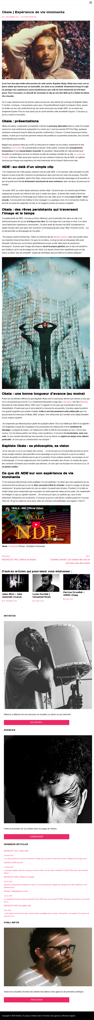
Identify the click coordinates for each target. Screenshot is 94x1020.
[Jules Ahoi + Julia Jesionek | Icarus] (15, 583)
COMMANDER (36, 837)
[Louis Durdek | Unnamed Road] (46, 583)
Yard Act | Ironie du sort (13, 862)
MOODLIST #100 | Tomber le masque (19, 877)
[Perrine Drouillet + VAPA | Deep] (76, 582)
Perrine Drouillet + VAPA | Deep (74, 593)
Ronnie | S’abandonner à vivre (16, 891)
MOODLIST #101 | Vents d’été (16, 851)
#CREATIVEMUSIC (30, 17)
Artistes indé (36, 1016)
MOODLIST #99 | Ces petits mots (17, 906)
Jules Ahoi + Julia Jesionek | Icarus (12, 595)
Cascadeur (66, 402)
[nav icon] (90, 2)
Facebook (13, 546)
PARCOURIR (37, 1000)
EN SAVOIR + (36, 722)
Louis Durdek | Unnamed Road (41, 595)
